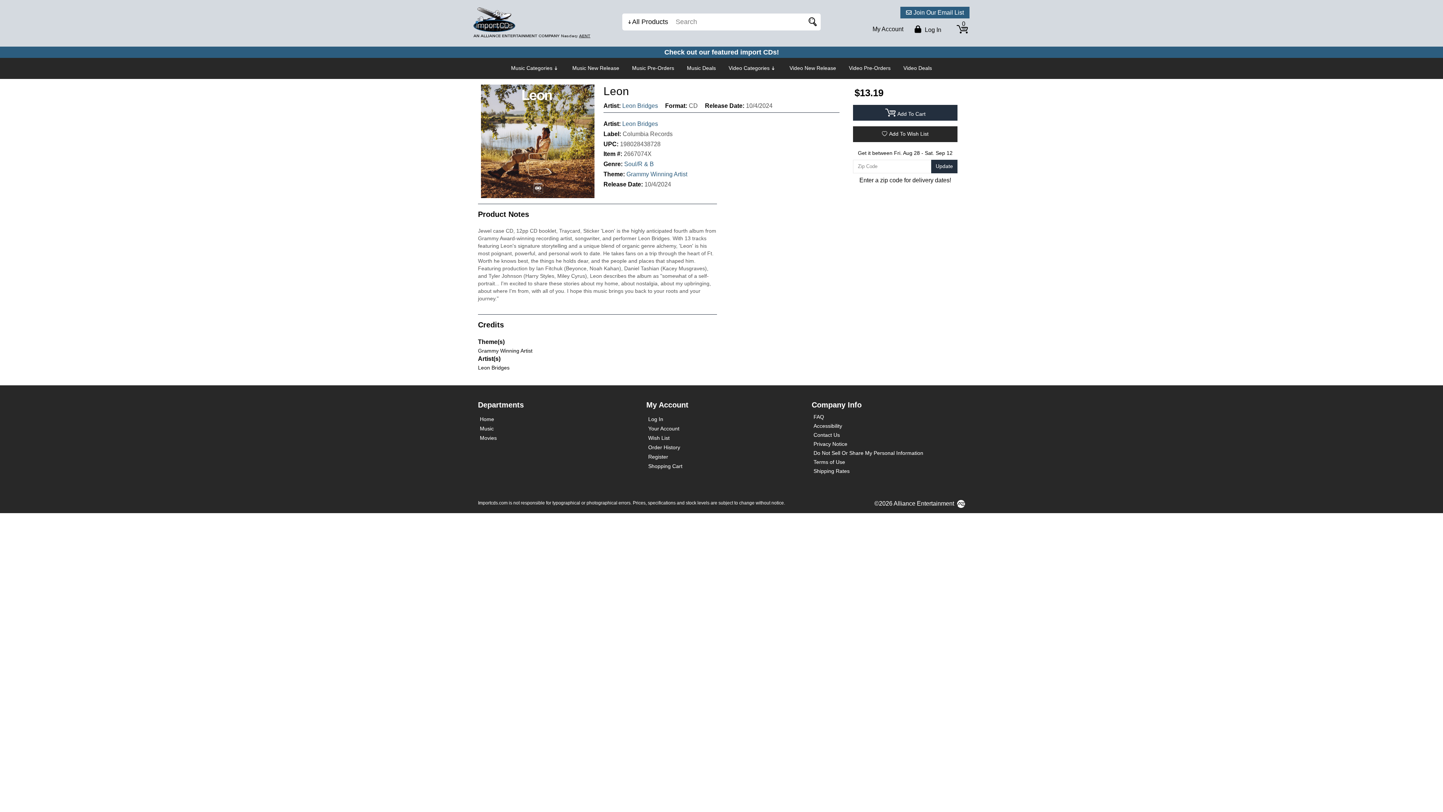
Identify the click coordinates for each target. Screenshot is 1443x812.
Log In (655, 419)
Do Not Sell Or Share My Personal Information (868, 453)
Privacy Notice (830, 444)
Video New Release (813, 68)
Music (487, 429)
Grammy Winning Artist (656, 174)
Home (487, 419)
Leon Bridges (640, 106)
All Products (650, 22)
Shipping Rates (832, 471)
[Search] (811, 22)
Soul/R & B (639, 164)
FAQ (819, 417)
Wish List (659, 438)
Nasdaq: (575, 35)
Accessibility (828, 426)
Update (944, 166)
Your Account (663, 429)
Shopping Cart (665, 466)
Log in (932, 30)
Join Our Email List (939, 12)
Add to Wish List (909, 134)
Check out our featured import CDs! (721, 52)
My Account (888, 29)
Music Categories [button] (531, 68)
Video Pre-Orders (870, 68)
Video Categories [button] (749, 68)
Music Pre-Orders (653, 68)
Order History (664, 447)
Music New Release (595, 68)
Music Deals (701, 68)
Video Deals (917, 68)
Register (658, 457)
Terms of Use (829, 462)
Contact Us (827, 435)
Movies (488, 438)
